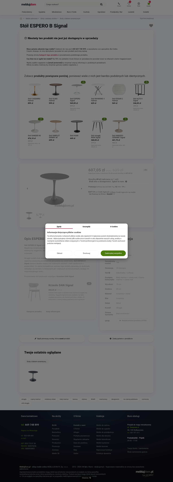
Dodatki (146, 12)
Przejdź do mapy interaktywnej (139, 425)
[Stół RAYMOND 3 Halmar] (98, 89)
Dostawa (77, 446)
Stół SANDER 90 (34, 136)
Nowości (55, 439)
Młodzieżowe (57, 12)
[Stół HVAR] (77, 126)
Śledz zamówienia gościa (137, 452)
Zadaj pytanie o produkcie (122, 339)
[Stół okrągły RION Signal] (98, 126)
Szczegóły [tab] (86, 227)
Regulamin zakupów (81, 439)
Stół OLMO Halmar (53, 100)
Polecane (55, 436)
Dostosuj (86, 253)
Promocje (56, 446)
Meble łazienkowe (103, 439)
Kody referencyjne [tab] (53, 312)
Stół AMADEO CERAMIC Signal (118, 137)
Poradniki (55, 429)
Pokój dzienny (27, 12)
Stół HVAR (74, 136)
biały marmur (64, 399)
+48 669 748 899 (79, 49)
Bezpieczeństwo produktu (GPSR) (134, 320)
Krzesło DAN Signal (60, 285)
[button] (119, 4)
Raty (75, 450)
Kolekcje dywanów (103, 453)
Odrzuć (59, 253)
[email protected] (33, 438)
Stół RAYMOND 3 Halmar (98, 100)
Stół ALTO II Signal (137, 100)
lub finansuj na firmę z (98, 194)
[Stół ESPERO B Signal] (33, 376)
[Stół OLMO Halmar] (56, 89)
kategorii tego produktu (48, 55)
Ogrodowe (101, 12)
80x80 (93, 399)
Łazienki (131, 12)
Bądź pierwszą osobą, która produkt (53, 339)
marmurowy (103, 399)
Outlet (76, 453)
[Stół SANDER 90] (35, 126)
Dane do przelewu (80, 443)
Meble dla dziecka (103, 436)
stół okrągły (25, 403)
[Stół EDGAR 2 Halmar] (119, 89)
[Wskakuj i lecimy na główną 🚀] (21, 19)
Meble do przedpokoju (105, 432)
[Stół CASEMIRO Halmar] (35, 89)
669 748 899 (32, 424)
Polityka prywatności (82, 436)
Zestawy (55, 450)
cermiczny (145, 399)
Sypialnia (42, 12)
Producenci (56, 443)
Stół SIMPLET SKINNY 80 (54, 137)
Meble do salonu (102, 425)
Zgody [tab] (59, 227)
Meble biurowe (102, 446)
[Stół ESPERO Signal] (77, 89)
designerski (115, 399)
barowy (75, 399)
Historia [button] (85, 478)
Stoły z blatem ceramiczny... (37, 361)
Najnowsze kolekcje (104, 450)
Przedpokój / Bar (116, 12)
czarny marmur (35, 399)
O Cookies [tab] (114, 227)
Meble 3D (55, 453)
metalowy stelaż (50, 399)
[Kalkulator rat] (122, 192)
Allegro (76, 432)
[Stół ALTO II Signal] (140, 89)
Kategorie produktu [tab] (34, 312)
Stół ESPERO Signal (75, 100)
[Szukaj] (101, 4)
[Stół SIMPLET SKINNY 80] (56, 126)
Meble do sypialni (103, 429)
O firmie (77, 429)
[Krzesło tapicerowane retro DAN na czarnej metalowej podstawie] (34, 292)
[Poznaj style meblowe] (109, 273)
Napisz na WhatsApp (29, 430)
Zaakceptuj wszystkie (113, 253)
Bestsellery (56, 432)
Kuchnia (86, 12)
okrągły (23, 399)
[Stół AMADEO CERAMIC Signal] (119, 126)
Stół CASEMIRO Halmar (34, 100)
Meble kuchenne (102, 443)
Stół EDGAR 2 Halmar (117, 100)
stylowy (84, 399)
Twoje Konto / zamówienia (137, 448)
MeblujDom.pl (25, 467)
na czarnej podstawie (130, 399)
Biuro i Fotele (71, 12)
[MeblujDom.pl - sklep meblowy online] (28, 4)
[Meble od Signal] (132, 252)
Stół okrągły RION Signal (96, 137)
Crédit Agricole (104, 192)
